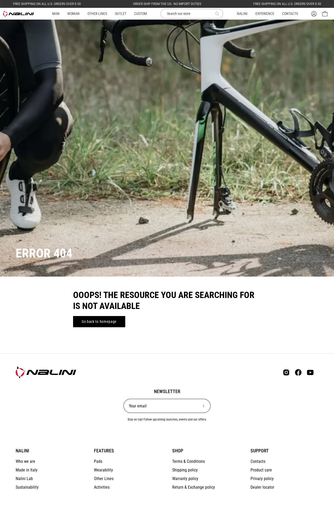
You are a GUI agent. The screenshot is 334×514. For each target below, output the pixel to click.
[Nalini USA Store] (18, 14)
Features (104, 450)
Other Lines (104, 478)
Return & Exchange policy (193, 487)
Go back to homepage (99, 321)
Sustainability (27, 487)
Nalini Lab (24, 478)
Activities (102, 487)
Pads (98, 461)
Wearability (103, 470)
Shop (177, 450)
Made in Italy (27, 470)
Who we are (25, 461)
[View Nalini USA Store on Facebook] (298, 372)
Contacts (257, 461)
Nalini (22, 450)
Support (259, 450)
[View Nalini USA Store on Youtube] (310, 372)
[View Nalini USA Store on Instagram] (286, 372)
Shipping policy (185, 470)
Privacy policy (262, 478)
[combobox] (191, 14)
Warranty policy (185, 478)
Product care (261, 470)
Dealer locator (262, 487)
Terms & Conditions (188, 461)
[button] (97, 14)
